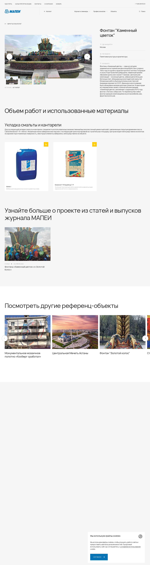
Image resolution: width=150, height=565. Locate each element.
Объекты (114, 11)
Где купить (8, 4)
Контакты (38, 4)
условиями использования (130, 547)
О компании (48, 4)
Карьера (59, 4)
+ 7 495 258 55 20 (140, 3)
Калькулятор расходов (23, 4)
